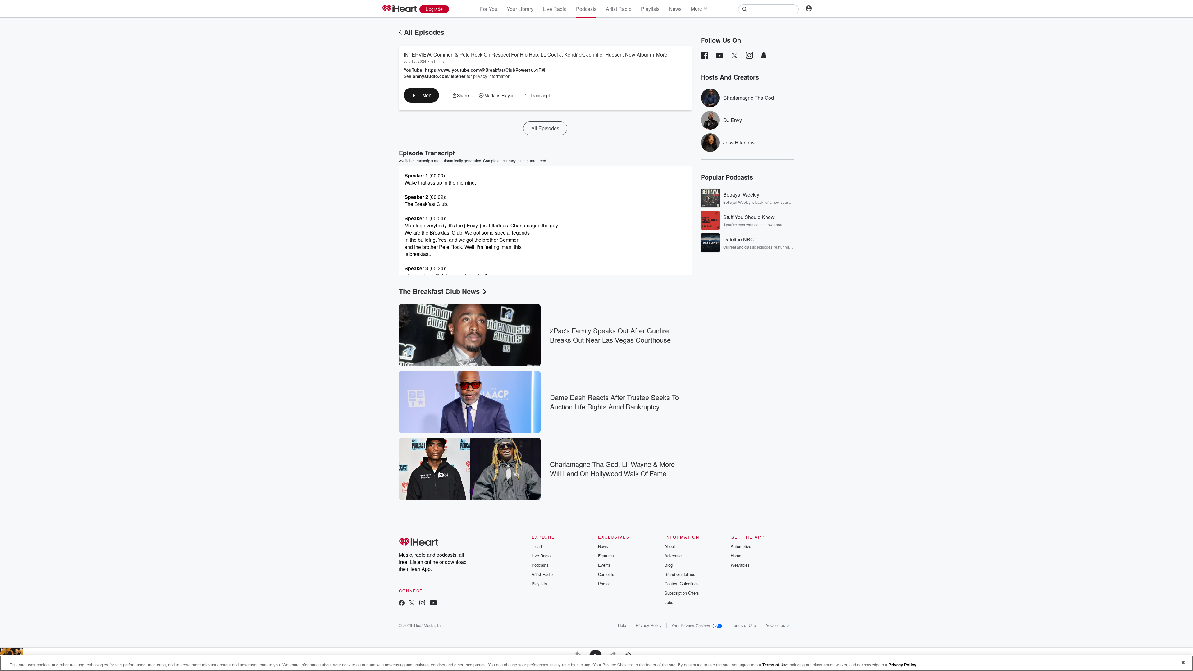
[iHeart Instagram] (422, 603)
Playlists (650, 8)
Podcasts (586, 8)
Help (622, 625)
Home (736, 556)
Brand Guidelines (680, 574)
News (675, 8)
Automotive (741, 546)
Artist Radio (619, 8)
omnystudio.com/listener (439, 76)
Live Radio (555, 8)
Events (604, 565)
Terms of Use (744, 625)
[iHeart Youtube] (433, 603)
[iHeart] (399, 9)
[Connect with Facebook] (402, 603)
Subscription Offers (682, 593)
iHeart (537, 546)
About (670, 546)
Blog (669, 565)
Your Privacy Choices (690, 625)
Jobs (669, 602)
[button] (421, 95)
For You (488, 8)
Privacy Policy (649, 625)
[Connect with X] (411, 603)
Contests (606, 574)
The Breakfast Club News (439, 291)
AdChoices (775, 625)
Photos (604, 584)
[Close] (1183, 662)
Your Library (520, 8)
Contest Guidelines (682, 584)
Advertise (673, 556)
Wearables (740, 565)
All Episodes (424, 32)
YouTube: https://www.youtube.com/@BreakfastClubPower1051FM (474, 70)
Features (606, 556)
